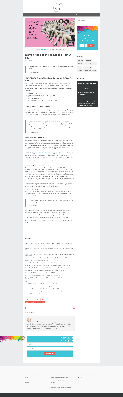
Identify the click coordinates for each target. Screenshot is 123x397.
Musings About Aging (90, 63)
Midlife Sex (32, 312)
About (26, 379)
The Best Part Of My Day (90, 70)
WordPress (70, 395)
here (54, 240)
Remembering (87, 67)
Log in (73, 395)
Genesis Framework (63, 395)
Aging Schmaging (61, 7)
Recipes (79, 67)
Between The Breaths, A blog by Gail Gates (59, 377)
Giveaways (80, 60)
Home (26, 377)
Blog (26, 380)
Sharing (80, 70)
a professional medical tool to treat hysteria (44, 152)
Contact (27, 382)
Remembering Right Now (84, 88)
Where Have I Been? (83, 98)
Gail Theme (57, 395)
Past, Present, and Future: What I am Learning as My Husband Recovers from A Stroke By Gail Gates (87, 103)
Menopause (88, 60)
